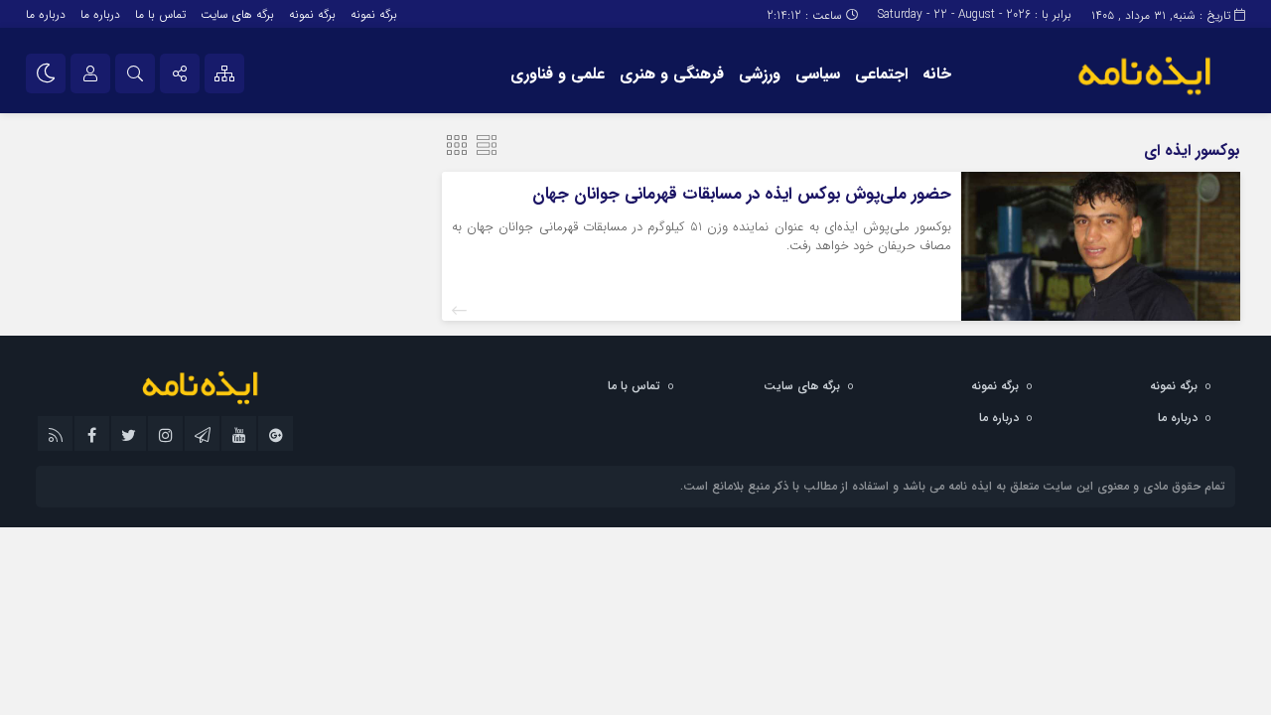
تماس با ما (160, 14)
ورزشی (759, 74)
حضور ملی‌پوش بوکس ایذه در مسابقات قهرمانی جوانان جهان (741, 194)
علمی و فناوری (557, 74)
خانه (936, 74)
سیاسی (817, 74)
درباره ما (100, 14)
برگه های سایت (237, 14)
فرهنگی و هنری (672, 74)
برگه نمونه (374, 14)
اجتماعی (881, 74)
